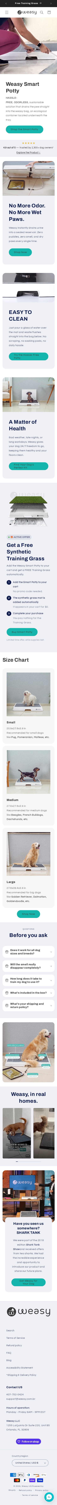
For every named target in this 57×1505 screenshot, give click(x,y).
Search (10, 1330)
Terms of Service (15, 1338)
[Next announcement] (51, 3)
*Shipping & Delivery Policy (21, 1375)
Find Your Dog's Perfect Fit (24, 466)
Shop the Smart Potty (24, 129)
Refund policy (14, 1345)
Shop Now (20, 252)
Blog (9, 1360)
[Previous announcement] (6, 3)
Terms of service (30, 1495)
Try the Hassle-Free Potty (26, 356)
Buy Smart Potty (22, 632)
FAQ (8, 1353)
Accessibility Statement (19, 1368)
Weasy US (27, 1486)
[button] (6, 12)
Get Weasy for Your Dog (28, 1282)
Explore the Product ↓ (28, 152)
